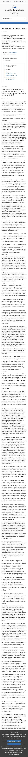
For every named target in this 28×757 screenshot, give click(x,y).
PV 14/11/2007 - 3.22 (11, 73)
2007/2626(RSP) (13, 52)
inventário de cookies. (14, 754)
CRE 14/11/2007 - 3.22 (11, 75)
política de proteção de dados (11, 750)
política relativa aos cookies (11, 752)
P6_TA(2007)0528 (10, 79)
